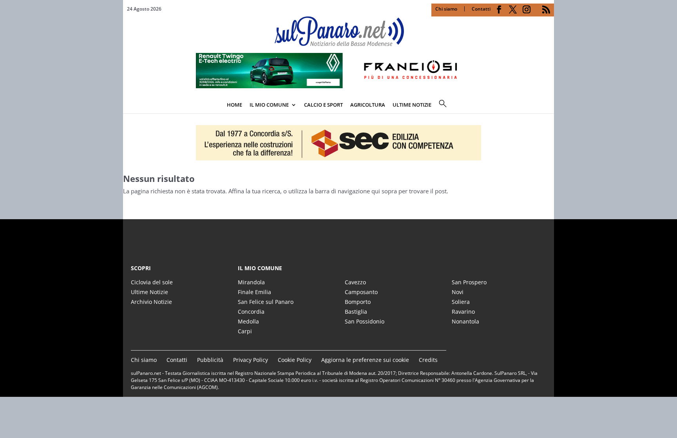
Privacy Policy (250, 359)
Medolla (248, 321)
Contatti (481, 8)
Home (234, 104)
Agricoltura (367, 104)
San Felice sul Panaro (265, 301)
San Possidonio (364, 321)
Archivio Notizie (151, 301)
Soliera (461, 301)
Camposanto (361, 292)
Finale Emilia (254, 292)
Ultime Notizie (149, 292)
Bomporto (358, 301)
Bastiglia (356, 311)
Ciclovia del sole (152, 282)
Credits (428, 359)
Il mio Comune (269, 104)
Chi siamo (446, 8)
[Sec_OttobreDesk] (338, 142)
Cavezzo (355, 282)
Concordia (251, 311)
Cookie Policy (294, 359)
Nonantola (465, 321)
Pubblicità (210, 359)
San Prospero (469, 282)
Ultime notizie (412, 104)
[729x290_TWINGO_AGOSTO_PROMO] (338, 86)
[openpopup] (548, 105)
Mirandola (251, 282)
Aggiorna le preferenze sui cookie (365, 359)
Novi (457, 292)
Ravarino (463, 311)
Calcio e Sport (323, 104)
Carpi (245, 331)
